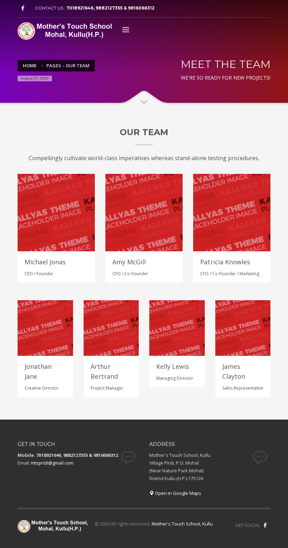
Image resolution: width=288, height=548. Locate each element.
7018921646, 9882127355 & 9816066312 (110, 8)
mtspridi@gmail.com (52, 463)
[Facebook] (23, 8)
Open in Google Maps (177, 493)
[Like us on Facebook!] (265, 525)
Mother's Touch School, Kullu (182, 524)
